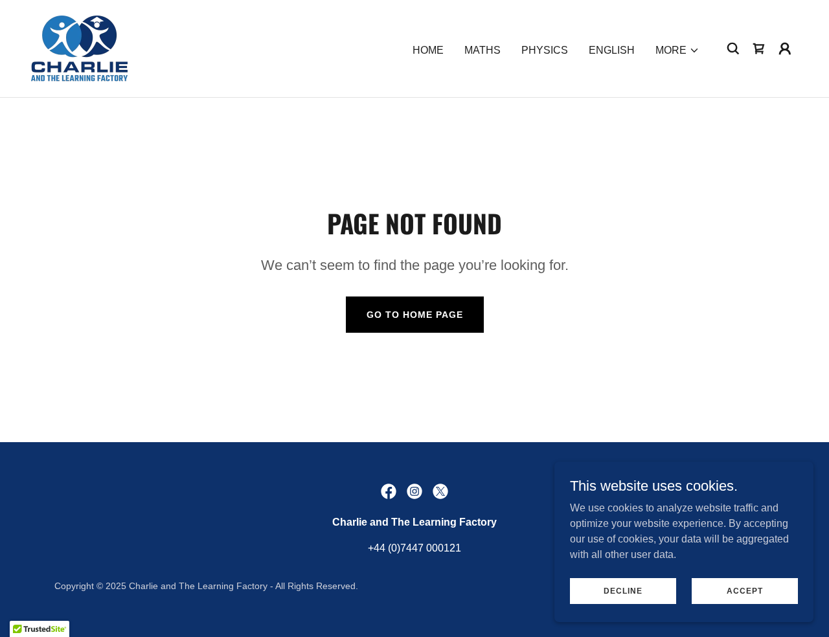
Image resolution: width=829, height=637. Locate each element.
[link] (79, 47)
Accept (745, 590)
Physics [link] (544, 50)
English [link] (612, 50)
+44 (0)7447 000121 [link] (414, 547)
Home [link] (428, 50)
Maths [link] (482, 50)
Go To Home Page (415, 314)
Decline (623, 590)
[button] (677, 50)
